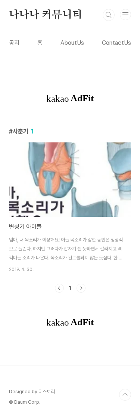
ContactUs (116, 42)
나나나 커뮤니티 (45, 15)
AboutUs (72, 42)
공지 (14, 42)
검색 (108, 15)
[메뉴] (125, 14)
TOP (125, 395)
